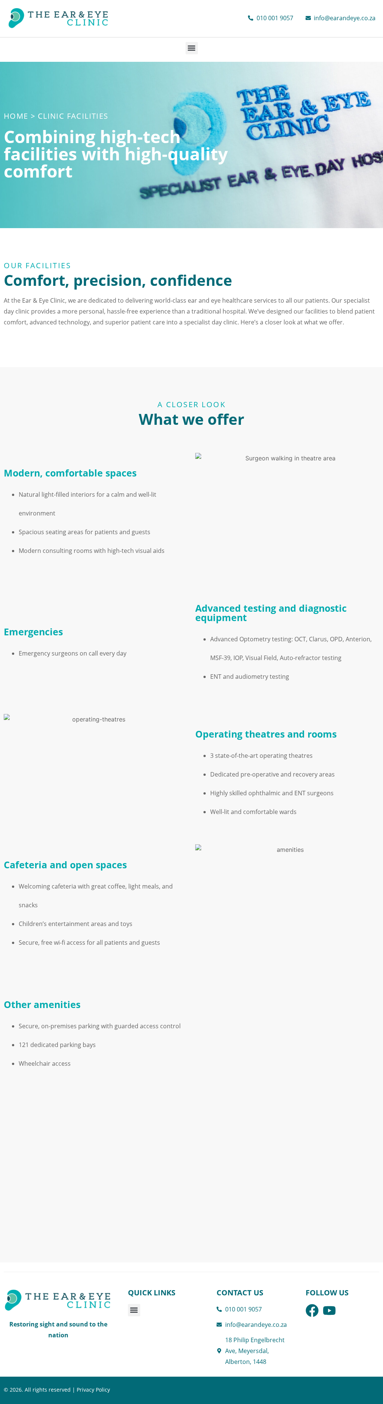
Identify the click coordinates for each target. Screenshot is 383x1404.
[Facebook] (312, 1310)
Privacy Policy (93, 1389)
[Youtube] (329, 1310)
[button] (192, 48)
